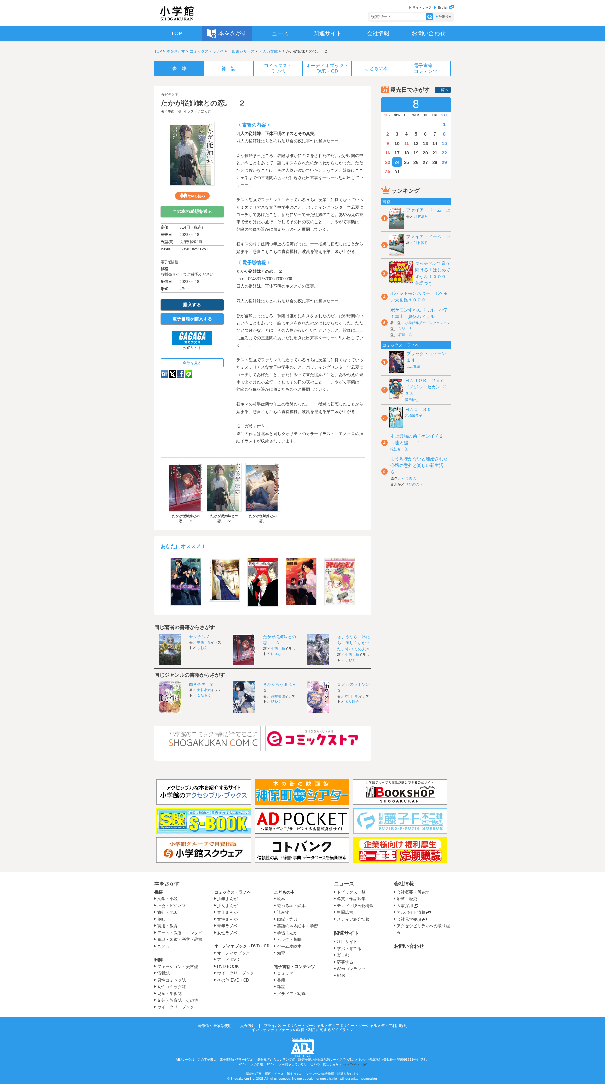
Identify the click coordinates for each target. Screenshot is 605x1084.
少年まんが (227, 898)
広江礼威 (413, 366)
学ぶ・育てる (349, 948)
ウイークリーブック (175, 1007)
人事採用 (405, 905)
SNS (341, 975)
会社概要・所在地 (413, 892)
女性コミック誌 (171, 986)
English (443, 7)
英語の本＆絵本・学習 (297, 926)
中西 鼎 (175, 111)
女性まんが (227, 919)
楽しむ (343, 955)
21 (434, 152)
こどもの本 (284, 892)
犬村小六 (204, 690)
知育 (281, 953)
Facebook (180, 374)
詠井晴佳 (278, 696)
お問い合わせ (409, 946)
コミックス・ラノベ (207, 51)
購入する (192, 304)
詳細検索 (445, 16)
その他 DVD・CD (233, 980)
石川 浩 (405, 335)
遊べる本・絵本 (291, 905)
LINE (188, 374)
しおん (202, 648)
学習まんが (289, 932)
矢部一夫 (405, 329)
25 (406, 162)
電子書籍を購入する (192, 318)
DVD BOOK (228, 966)
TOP (158, 51)
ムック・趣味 (289, 939)
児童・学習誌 (169, 993)
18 (406, 152)
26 (415, 162)
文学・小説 (167, 898)
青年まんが (227, 912)
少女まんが (227, 905)
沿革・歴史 (407, 898)
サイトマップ (421, 7)
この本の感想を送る (192, 211)
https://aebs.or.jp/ (354, 1064)
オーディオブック (233, 953)
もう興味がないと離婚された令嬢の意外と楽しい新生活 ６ (419, 465)
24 (397, 162)
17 (397, 152)
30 (387, 171)
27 (425, 162)
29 (444, 162)
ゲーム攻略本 (289, 946)
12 (415, 143)
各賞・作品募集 (351, 898)
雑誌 (158, 959)
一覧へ (442, 90)
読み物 (283, 912)
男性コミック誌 (171, 980)
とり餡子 (352, 701)
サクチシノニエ (203, 636)
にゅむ (206, 111)
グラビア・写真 (291, 993)
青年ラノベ (227, 926)
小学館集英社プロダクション (427, 323)
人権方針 (247, 1025)
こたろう (204, 695)
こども (163, 946)
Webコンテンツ (351, 968)
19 (415, 152)
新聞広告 (345, 912)
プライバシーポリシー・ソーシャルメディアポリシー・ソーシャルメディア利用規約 (335, 1025)
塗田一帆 (352, 696)
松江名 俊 (399, 449)
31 (397, 171)
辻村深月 (421, 216)
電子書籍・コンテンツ (294, 966)
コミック (285, 973)
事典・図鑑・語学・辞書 (179, 939)
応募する (345, 962)
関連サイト (346, 933)
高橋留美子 (413, 415)
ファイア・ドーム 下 (428, 236)
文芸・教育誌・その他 (177, 1000)
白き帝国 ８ (201, 684)
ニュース (344, 883)
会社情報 (404, 883)
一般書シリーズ (241, 51)
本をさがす (175, 51)
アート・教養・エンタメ (179, 932)
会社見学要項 (409, 919)
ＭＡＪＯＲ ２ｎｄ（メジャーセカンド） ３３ (429, 387)
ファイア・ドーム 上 (428, 210)
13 (425, 143)
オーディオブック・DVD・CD (241, 946)
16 (387, 152)
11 (406, 143)
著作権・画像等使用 (215, 1025)
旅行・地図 (167, 912)
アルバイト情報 (411, 912)
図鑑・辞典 (287, 919)
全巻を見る (192, 363)
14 (434, 143)
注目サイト (347, 941)
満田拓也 (412, 400)
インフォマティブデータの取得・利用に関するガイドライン (302, 1030)
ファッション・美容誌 (177, 966)
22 (444, 152)
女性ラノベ (227, 932)
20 (425, 152)
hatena (164, 374)
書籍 (158, 892)
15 (444, 143)
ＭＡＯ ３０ (418, 409)
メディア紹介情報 (353, 919)
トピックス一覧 (351, 892)
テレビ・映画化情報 (355, 905)
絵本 (281, 898)
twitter (172, 374)
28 (434, 162)
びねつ (276, 701)
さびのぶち (414, 484)
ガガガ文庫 (268, 51)
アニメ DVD (228, 959)
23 (387, 162)
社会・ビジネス (171, 905)
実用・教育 (167, 926)
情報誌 (163, 973)
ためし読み (192, 196)
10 (397, 143)
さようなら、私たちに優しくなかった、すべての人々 (353, 642)
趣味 (161, 919)
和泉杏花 (409, 478)
